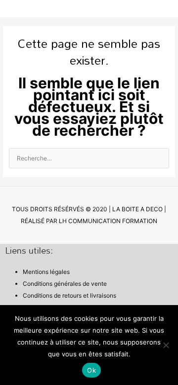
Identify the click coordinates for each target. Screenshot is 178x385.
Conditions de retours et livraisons (69, 295)
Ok (91, 370)
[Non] (166, 345)
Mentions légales (46, 271)
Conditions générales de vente (65, 283)
